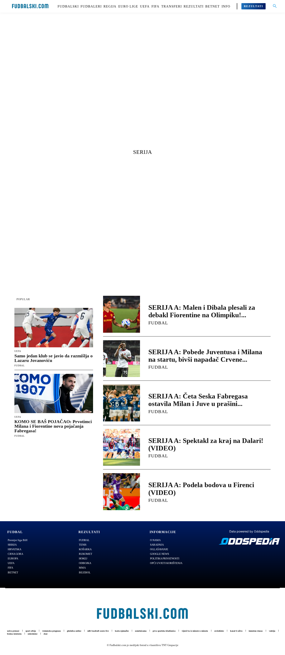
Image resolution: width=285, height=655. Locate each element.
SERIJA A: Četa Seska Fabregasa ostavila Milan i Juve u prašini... (198, 399)
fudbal (19, 365)
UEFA (17, 351)
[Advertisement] (142, 84)
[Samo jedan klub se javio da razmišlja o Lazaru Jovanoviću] (53, 327)
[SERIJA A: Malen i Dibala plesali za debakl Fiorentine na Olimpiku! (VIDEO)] (121, 314)
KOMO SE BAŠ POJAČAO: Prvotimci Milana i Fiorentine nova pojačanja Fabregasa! (53, 426)
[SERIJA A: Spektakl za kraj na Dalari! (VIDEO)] (121, 447)
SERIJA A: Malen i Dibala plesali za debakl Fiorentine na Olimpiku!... (201, 311)
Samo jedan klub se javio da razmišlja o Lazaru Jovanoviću (53, 358)
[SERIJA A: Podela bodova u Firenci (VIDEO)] (121, 491)
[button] (275, 6)
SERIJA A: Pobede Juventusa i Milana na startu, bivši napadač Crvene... (205, 355)
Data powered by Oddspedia (249, 531)
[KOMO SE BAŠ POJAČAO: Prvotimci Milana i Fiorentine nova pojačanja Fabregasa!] (53, 393)
